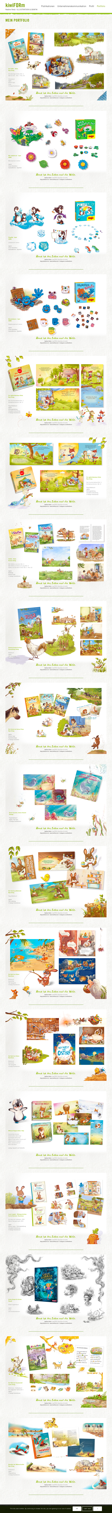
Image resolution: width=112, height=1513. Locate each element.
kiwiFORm (15, 5)
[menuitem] (48, 6)
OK (77, 1508)
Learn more (87, 1508)
